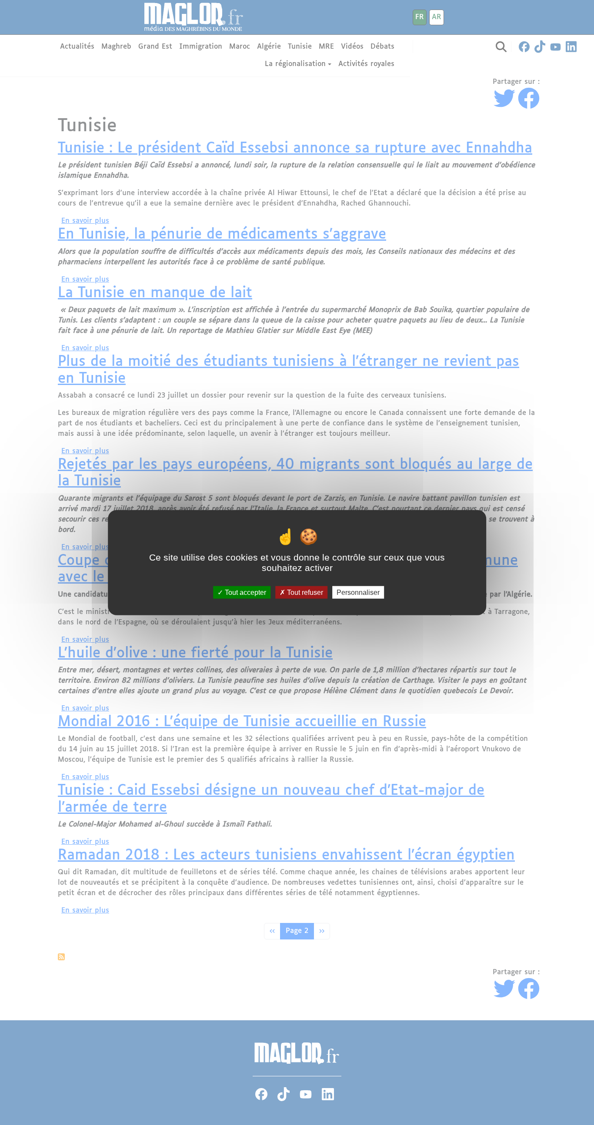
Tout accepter (244, 592)
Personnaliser (358, 592)
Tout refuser (304, 592)
